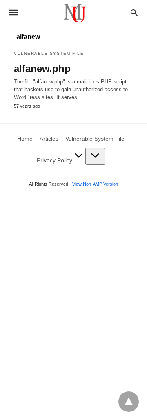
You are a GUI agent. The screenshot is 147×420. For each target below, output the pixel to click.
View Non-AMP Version (95, 184)
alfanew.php (42, 68)
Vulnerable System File (49, 53)
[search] (134, 12)
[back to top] (128, 401)
